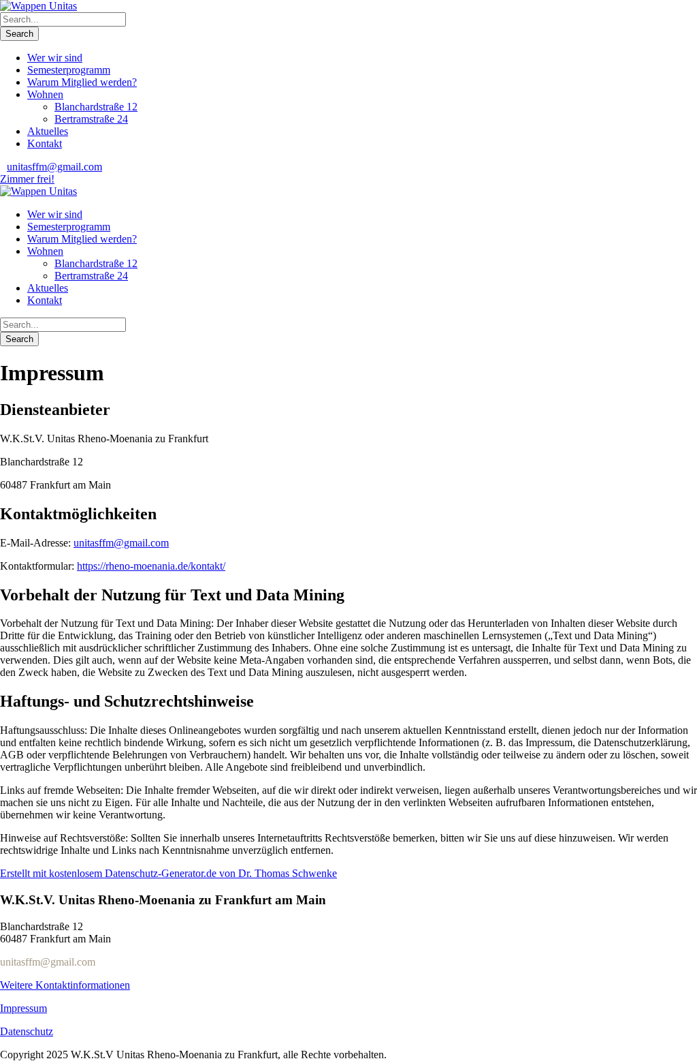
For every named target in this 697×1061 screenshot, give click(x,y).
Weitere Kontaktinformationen (65, 985)
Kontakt (44, 143)
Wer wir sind (54, 57)
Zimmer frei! (27, 179)
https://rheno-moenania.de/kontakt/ (151, 566)
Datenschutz (26, 1031)
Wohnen (45, 94)
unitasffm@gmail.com (54, 166)
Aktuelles (47, 131)
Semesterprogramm (68, 70)
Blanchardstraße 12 (95, 106)
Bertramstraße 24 (91, 119)
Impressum (23, 1008)
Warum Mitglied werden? (82, 82)
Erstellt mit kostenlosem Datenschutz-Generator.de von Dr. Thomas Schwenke (168, 873)
